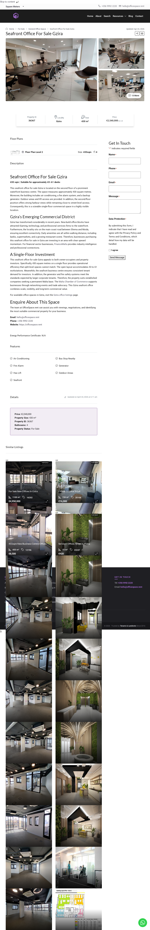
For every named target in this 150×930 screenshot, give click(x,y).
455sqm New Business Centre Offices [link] (27, 543)
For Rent (94, 462)
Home (90, 16)
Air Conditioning (21, 358)
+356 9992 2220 (25, 321)
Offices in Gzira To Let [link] (69, 491)
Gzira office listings (63, 295)
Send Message (117, 257)
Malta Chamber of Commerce (73, 281)
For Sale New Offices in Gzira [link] (23, 491)
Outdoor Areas (66, 373)
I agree (114, 250)
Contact (139, 16)
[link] (29, 482)
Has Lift (17, 373)
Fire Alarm (18, 365)
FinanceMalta (60, 244)
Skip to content (8, 1)
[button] (137, 33)
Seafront (17, 380)
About (98, 16)
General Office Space (37, 29)
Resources (118, 16)
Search (107, 16)
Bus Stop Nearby (67, 358)
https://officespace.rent (30, 324)
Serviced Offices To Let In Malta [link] (74, 543)
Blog (130, 16)
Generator (64, 365)
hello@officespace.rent (28, 317)
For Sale (21, 29)
